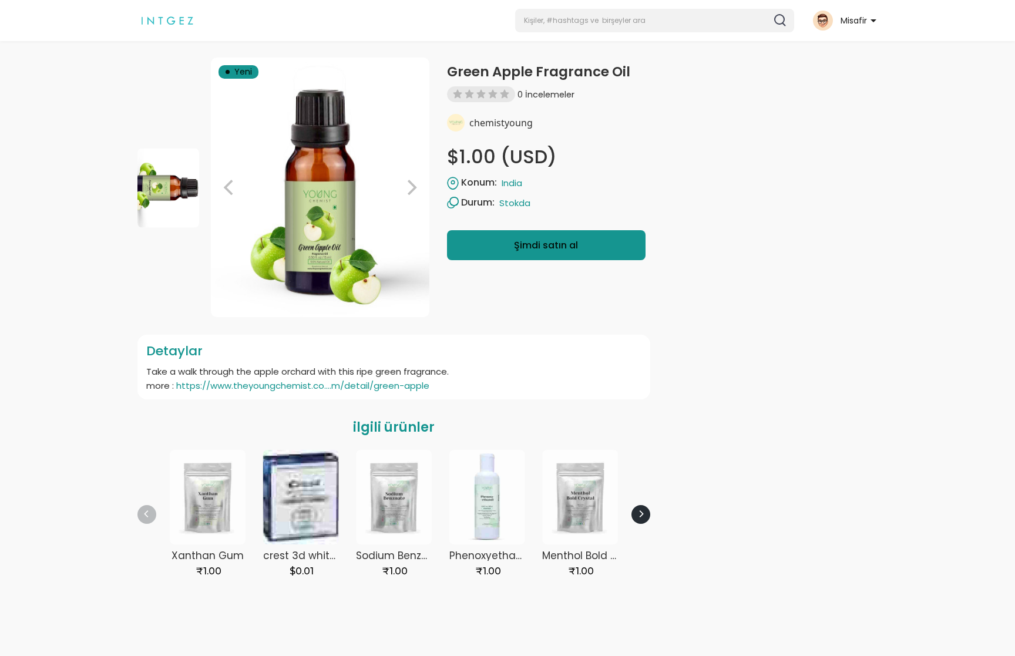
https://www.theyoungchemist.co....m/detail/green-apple (302, 385)
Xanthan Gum (208, 556)
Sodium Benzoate (400, 556)
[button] (654, 20)
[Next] (640, 514)
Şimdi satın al (546, 245)
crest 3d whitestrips (313, 556)
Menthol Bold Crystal (594, 556)
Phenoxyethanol (490, 556)
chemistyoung (501, 122)
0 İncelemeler (545, 94)
